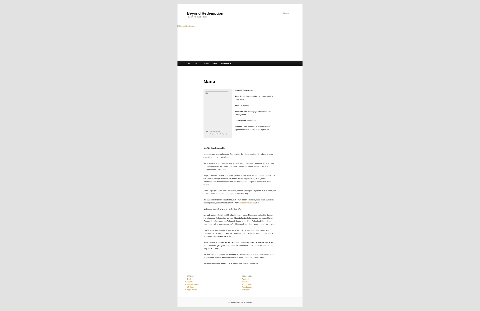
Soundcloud (246, 284)
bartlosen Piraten (245, 202)
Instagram (246, 289)
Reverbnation (247, 287)
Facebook (245, 279)
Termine (205, 63)
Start (189, 63)
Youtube (245, 282)
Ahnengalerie (226, 63)
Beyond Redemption (205, 13)
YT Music (190, 287)
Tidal (189, 279)
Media (214, 63)
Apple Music (192, 289)
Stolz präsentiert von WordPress (240, 302)
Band (197, 63)
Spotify (189, 282)
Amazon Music (192, 284)
